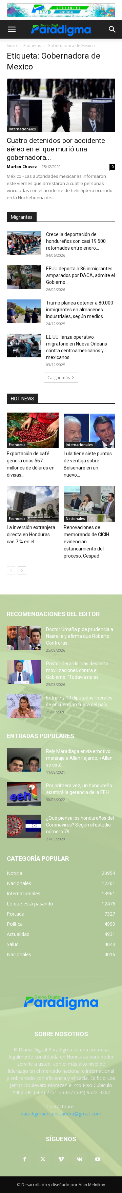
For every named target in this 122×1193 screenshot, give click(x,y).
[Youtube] (97, 1159)
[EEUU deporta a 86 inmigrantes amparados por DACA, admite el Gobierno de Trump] (24, 277)
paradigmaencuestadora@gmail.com (61, 1113)
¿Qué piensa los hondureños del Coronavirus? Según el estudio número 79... (80, 824)
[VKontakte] (79, 1159)
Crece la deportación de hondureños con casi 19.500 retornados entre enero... (76, 241)
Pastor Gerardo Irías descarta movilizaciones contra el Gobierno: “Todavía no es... (77, 670)
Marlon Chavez (22, 166)
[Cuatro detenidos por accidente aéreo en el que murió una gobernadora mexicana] (61, 105)
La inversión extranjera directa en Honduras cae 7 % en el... (31, 534)
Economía (17, 444)
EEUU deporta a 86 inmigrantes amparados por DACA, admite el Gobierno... (80, 275)
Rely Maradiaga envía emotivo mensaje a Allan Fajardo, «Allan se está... (79, 758)
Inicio (12, 45)
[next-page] (22, 570)
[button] (11, 29)
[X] (42, 1159)
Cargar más (58, 377)
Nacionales (75, 518)
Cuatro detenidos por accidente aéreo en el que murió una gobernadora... (56, 149)
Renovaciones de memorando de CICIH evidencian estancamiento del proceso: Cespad (86, 542)
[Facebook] (24, 1159)
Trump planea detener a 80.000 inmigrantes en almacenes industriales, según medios (79, 309)
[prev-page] (11, 570)
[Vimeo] (61, 1159)
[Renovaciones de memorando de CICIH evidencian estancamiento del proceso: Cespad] (90, 504)
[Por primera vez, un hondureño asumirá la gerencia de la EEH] (24, 794)
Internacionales (22, 129)
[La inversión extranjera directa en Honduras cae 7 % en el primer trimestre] (33, 504)
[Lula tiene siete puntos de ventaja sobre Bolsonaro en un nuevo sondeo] (90, 430)
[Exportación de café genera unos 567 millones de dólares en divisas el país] (33, 430)
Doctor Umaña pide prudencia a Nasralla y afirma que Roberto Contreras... (79, 636)
